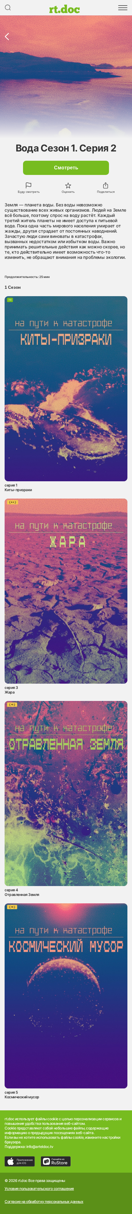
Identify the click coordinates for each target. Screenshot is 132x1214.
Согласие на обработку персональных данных (44, 1202)
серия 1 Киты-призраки (18, 487)
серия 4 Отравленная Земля (22, 892)
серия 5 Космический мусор (22, 1094)
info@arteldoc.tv (39, 1146)
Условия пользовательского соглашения (39, 1189)
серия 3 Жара (11, 689)
